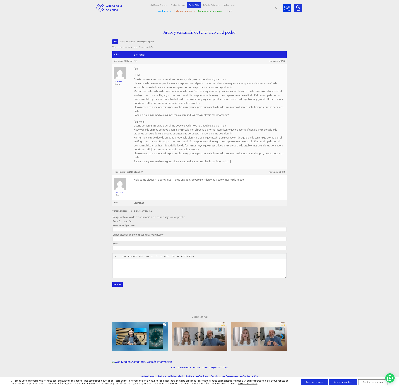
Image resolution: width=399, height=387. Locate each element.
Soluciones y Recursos (210, 11)
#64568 (282, 172)
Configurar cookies (373, 382)
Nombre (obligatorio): (124, 225)
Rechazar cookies (343, 382)
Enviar (117, 284)
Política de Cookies (247, 383)
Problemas (162, 11)
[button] (276, 8)
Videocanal (229, 5)
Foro (229, 11)
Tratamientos (178, 5)
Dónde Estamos (211, 5)
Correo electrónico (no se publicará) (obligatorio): (138, 234)
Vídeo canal (200, 317)
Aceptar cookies (314, 382)
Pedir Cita (194, 5)
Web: (115, 244)
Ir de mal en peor (183, 11)
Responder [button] (273, 61)
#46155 (282, 61)
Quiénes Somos (158, 5)
